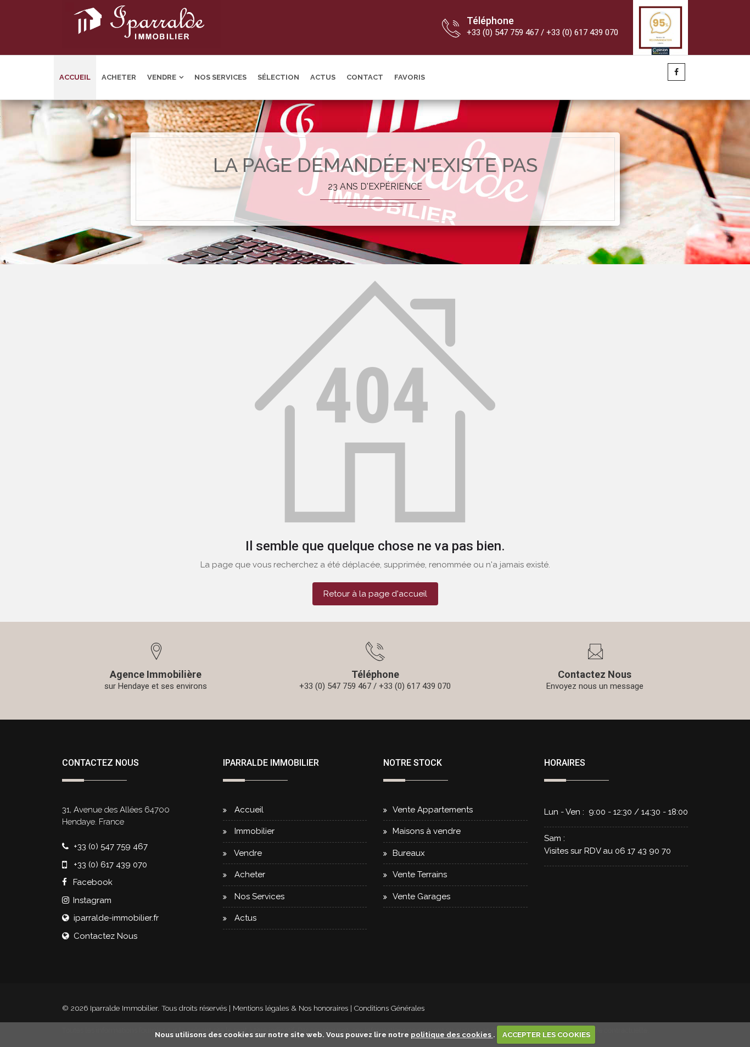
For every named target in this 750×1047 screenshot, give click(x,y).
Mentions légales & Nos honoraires (291, 1008)
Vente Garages (421, 896)
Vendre (161, 77)
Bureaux (409, 853)
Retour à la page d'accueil (375, 594)
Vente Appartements (433, 810)
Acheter (119, 77)
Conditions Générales (389, 1008)
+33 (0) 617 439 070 (110, 865)
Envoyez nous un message (594, 686)
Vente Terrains (420, 874)
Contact (364, 77)
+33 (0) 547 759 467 (111, 846)
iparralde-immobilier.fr (116, 918)
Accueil (75, 77)
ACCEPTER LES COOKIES (546, 1035)
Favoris (409, 77)
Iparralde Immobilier (124, 1008)
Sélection (278, 77)
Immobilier (254, 831)
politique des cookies (452, 1035)
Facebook (92, 882)
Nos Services (220, 77)
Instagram (91, 900)
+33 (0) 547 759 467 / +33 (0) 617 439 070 (542, 32)
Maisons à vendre (427, 831)
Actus (322, 77)
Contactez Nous (594, 674)
